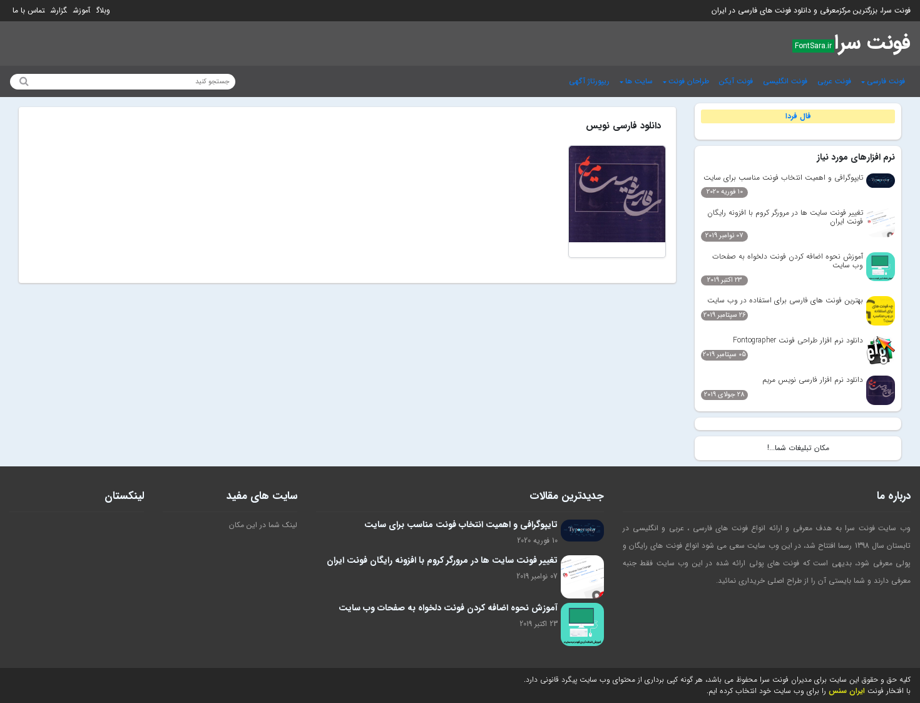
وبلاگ (103, 10)
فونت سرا (872, 43)
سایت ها (639, 81)
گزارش (59, 10)
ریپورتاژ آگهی (589, 81)
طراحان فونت (688, 81)
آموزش (81, 10)
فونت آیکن (736, 81)
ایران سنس (847, 691)
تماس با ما (28, 10)
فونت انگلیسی (785, 81)
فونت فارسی (886, 81)
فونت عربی (834, 81)
